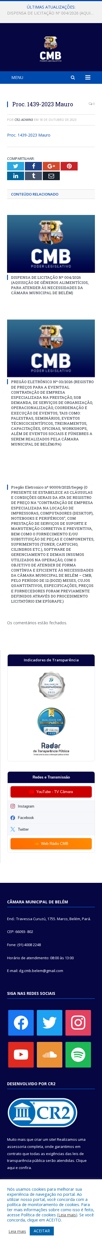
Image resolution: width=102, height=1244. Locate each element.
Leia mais (67, 1214)
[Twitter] (49, 1022)
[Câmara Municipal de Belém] (51, 48)
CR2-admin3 (23, 119)
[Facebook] (21, 1022)
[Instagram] (78, 1022)
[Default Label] (21, 1054)
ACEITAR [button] (42, 1230)
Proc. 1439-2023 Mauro (28, 135)
